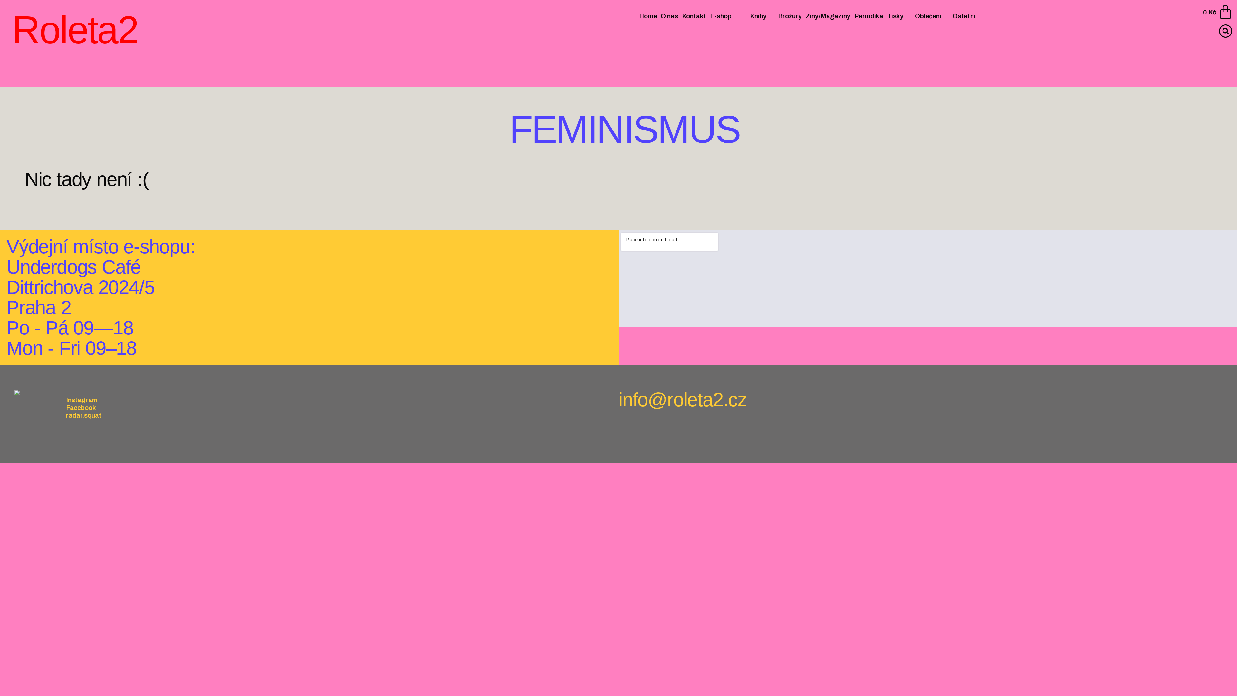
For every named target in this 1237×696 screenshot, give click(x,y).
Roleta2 (75, 29)
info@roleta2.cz (682, 400)
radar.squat (83, 415)
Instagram (82, 399)
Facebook (81, 407)
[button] (1225, 31)
